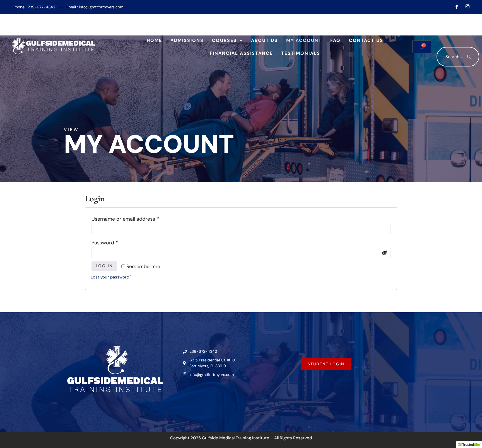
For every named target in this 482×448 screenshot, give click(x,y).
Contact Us (366, 40)
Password (114, 242)
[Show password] (385, 253)
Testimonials (300, 53)
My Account (304, 40)
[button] (227, 40)
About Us (264, 40)
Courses (224, 40)
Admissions (187, 40)
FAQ (335, 40)
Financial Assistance (241, 53)
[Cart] (421, 46)
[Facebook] (454, 7)
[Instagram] (465, 7)
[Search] (469, 56)
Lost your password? (111, 277)
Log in (104, 266)
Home (154, 40)
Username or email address (135, 218)
